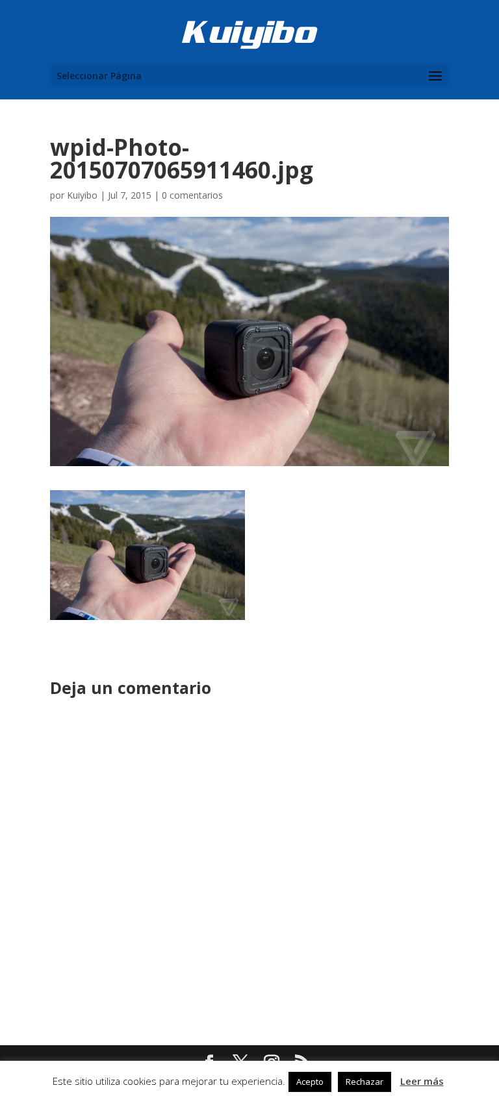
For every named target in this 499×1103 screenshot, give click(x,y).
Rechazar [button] (364, 1081)
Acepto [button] (310, 1081)
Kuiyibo (82, 195)
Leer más (422, 1080)
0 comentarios (192, 195)
